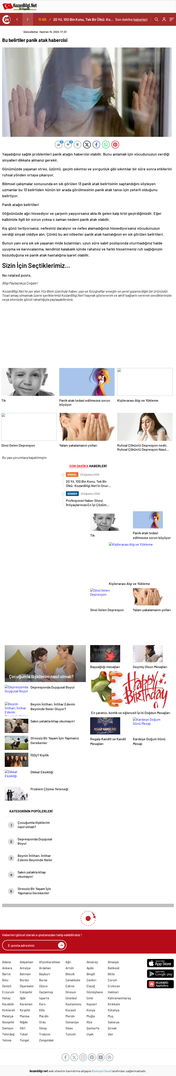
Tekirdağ (8, 1034)
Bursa (43, 980)
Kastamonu (73, 1004)
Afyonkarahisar (50, 962)
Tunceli (70, 1034)
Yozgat (24, 1040)
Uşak (90, 1034)
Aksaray (92, 962)
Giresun (70, 992)
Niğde (24, 1022)
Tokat (24, 1034)
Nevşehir (8, 1022)
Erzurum (8, 992)
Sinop (43, 1028)
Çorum (112, 980)
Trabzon (44, 1034)
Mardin (44, 1016)
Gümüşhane (94, 992)
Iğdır (23, 998)
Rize (89, 1022)
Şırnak (112, 1028)
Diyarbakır (27, 986)
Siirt (23, 1028)
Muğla (90, 1016)
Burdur (24, 980)
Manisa (24, 1016)
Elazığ (90, 986)
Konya (90, 1010)
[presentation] (17, 19)
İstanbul (71, 998)
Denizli (6, 986)
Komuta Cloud (102, 1071)
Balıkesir (114, 968)
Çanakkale (72, 980)
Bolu (5, 980)
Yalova (6, 1040)
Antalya (25, 968)
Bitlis (111, 974)
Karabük (8, 1004)
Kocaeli (70, 1010)
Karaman (26, 1004)
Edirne (69, 986)
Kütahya (113, 1010)
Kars (42, 1004)
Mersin (70, 1016)
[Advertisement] (87, 335)
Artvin (69, 968)
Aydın (90, 968)
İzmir (89, 998)
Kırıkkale (114, 1004)
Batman (25, 974)
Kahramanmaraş (119, 998)
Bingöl (90, 974)
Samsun (7, 1028)
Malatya (7, 1016)
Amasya (113, 962)
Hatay (6, 998)
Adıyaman (26, 962)
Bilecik (70, 974)
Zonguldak (46, 1040)
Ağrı (68, 962)
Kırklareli (8, 1010)
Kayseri (91, 1004)
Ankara (7, 968)
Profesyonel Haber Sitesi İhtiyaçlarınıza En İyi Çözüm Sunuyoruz (84, 19)
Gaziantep (46, 992)
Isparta (44, 998)
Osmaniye (72, 1022)
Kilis (42, 1010)
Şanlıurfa (92, 1028)
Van (110, 1034)
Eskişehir (26, 992)
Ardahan (45, 968)
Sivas (69, 1028)
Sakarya (113, 1022)
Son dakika (131, 19)
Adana (6, 962)
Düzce (43, 986)
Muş (110, 1016)
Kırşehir (25, 1010)
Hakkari (113, 992)
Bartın (6, 974)
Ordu (42, 1022)
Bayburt (44, 974)
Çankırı (91, 980)
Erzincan (114, 986)
